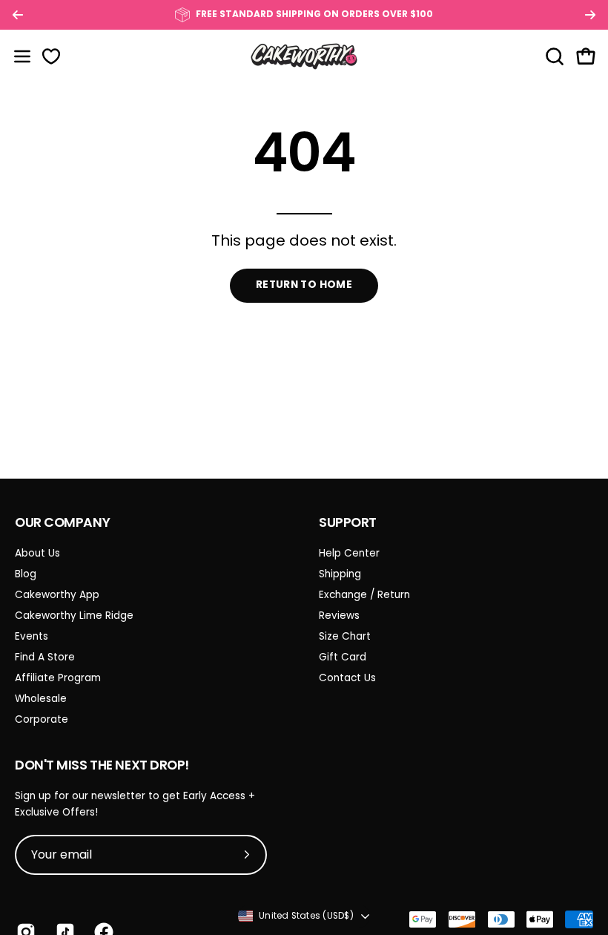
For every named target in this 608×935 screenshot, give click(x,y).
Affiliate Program (58, 678)
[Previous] (17, 15)
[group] (304, 15)
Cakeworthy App (57, 595)
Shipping (340, 574)
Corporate (41, 719)
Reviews (339, 615)
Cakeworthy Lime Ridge (74, 615)
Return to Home (304, 285)
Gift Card (342, 657)
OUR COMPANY (62, 522)
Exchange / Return (364, 595)
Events (31, 636)
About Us (37, 553)
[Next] (590, 15)
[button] (553, 56)
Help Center (349, 553)
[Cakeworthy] (304, 56)
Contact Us (347, 678)
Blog (25, 574)
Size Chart (345, 636)
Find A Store (45, 657)
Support (348, 522)
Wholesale (41, 699)
